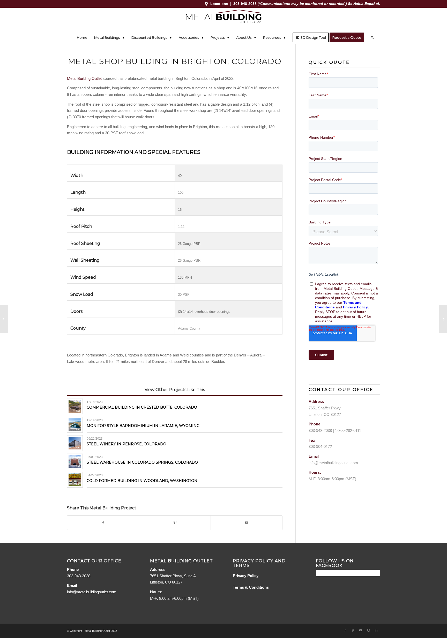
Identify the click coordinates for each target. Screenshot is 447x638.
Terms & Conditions (251, 587)
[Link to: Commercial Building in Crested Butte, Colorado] (75, 406)
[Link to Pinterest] (353, 630)
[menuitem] (82, 37)
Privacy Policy (245, 575)
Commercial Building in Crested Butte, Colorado (142, 407)
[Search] (371, 37)
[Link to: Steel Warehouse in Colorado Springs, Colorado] (75, 461)
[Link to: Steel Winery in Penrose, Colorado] (75, 443)
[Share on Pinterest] (175, 523)
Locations (219, 4)
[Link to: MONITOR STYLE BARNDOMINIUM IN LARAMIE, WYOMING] (75, 424)
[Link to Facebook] (345, 630)
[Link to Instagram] (368, 630)
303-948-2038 (245, 4)
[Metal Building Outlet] (223, 19)
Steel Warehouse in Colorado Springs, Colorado (142, 462)
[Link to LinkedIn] (376, 630)
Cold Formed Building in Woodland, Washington (142, 480)
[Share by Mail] (246, 523)
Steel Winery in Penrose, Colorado (126, 444)
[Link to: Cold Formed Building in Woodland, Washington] (75, 479)
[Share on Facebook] (103, 523)
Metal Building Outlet (84, 78)
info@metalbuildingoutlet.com (333, 463)
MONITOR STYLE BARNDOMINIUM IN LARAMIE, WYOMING (143, 425)
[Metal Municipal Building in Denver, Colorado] (4, 319)
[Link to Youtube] (360, 630)
